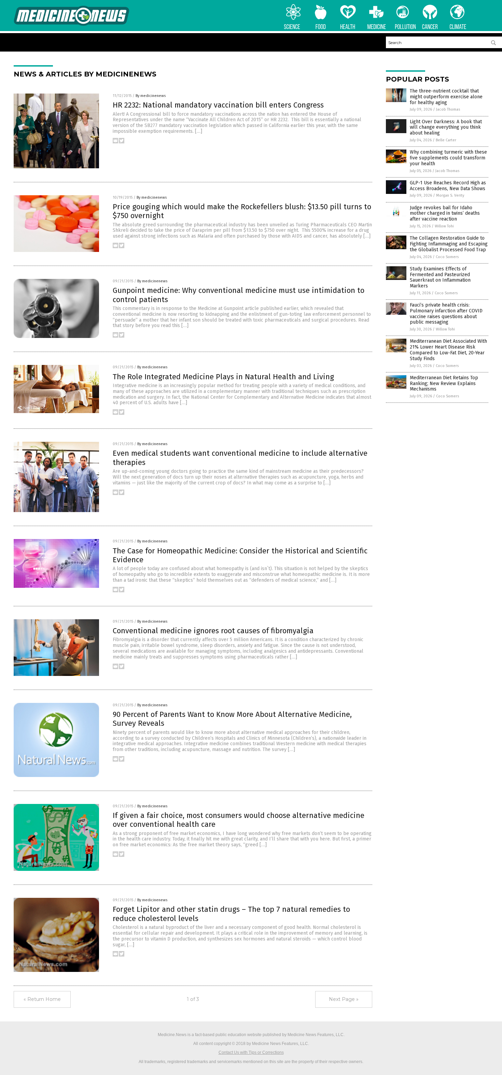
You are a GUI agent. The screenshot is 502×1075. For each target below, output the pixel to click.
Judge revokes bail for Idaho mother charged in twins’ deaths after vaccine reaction (445, 213)
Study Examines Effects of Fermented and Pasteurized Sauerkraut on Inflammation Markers (440, 277)
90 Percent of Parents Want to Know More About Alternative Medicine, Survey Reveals (232, 719)
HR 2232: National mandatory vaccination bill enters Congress (218, 105)
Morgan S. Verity (450, 195)
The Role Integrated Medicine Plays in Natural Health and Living (223, 376)
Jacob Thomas (448, 109)
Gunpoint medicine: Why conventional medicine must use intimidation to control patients (238, 295)
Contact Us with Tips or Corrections (251, 1052)
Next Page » (344, 999)
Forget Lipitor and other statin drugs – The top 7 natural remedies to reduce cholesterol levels (231, 914)
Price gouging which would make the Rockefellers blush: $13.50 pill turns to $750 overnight (242, 211)
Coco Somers (447, 257)
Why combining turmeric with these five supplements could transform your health (448, 158)
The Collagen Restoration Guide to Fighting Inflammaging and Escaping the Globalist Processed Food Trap (449, 244)
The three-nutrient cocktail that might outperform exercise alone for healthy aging (446, 96)
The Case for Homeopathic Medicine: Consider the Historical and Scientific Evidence (240, 555)
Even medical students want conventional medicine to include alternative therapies (240, 458)
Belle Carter (446, 140)
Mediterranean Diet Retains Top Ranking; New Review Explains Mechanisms (444, 383)
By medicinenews (151, 96)
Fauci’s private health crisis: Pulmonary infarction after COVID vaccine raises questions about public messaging (446, 313)
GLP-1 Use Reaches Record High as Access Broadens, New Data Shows (448, 186)
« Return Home (42, 999)
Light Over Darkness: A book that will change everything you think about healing (446, 127)
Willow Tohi (444, 226)
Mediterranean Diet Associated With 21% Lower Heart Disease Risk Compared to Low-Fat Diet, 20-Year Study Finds (448, 349)
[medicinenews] (71, 24)
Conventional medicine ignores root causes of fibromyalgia (213, 630)
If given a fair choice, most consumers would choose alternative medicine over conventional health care (238, 820)
